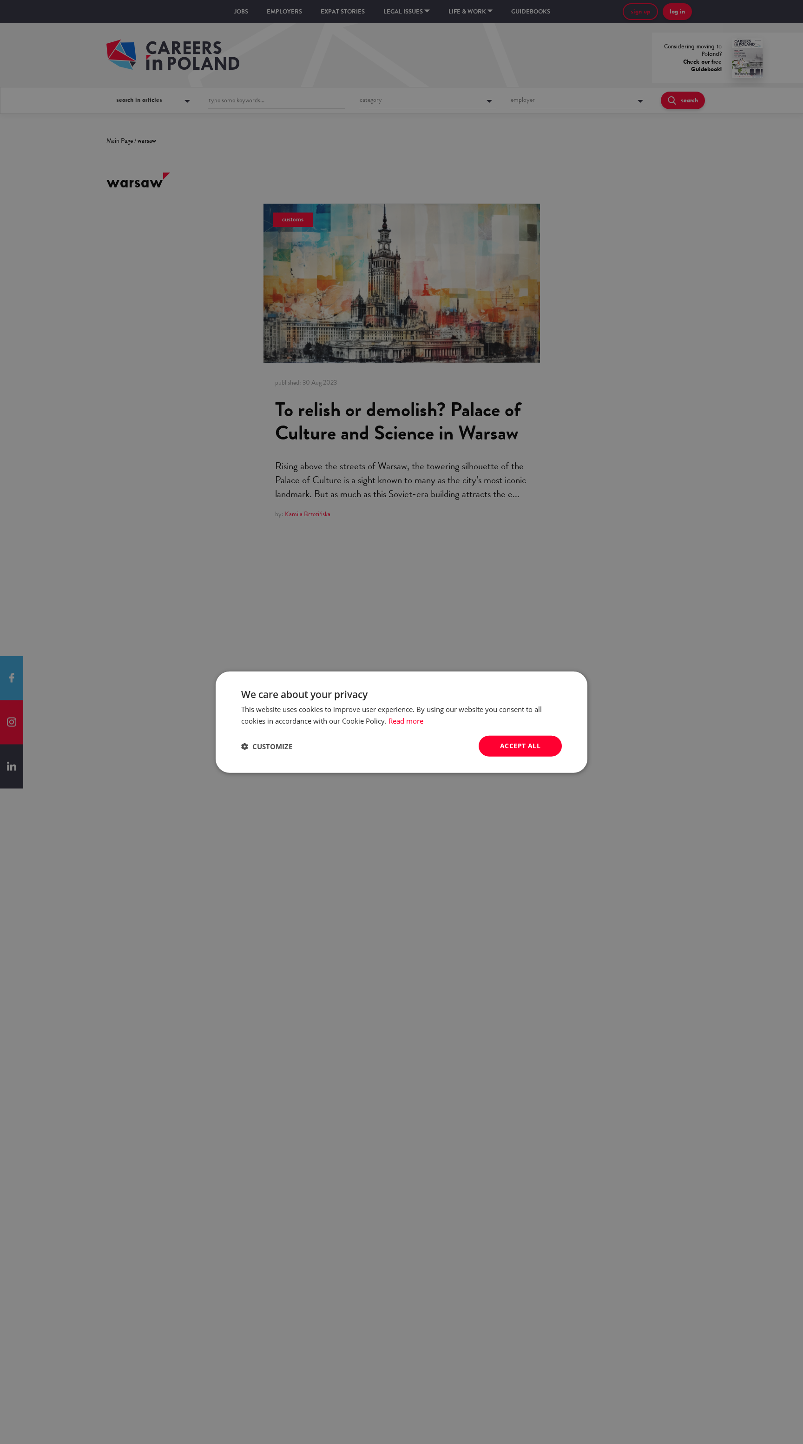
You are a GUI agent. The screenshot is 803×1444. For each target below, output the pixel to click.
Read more (405, 720)
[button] (266, 746)
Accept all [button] (520, 745)
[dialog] (401, 722)
